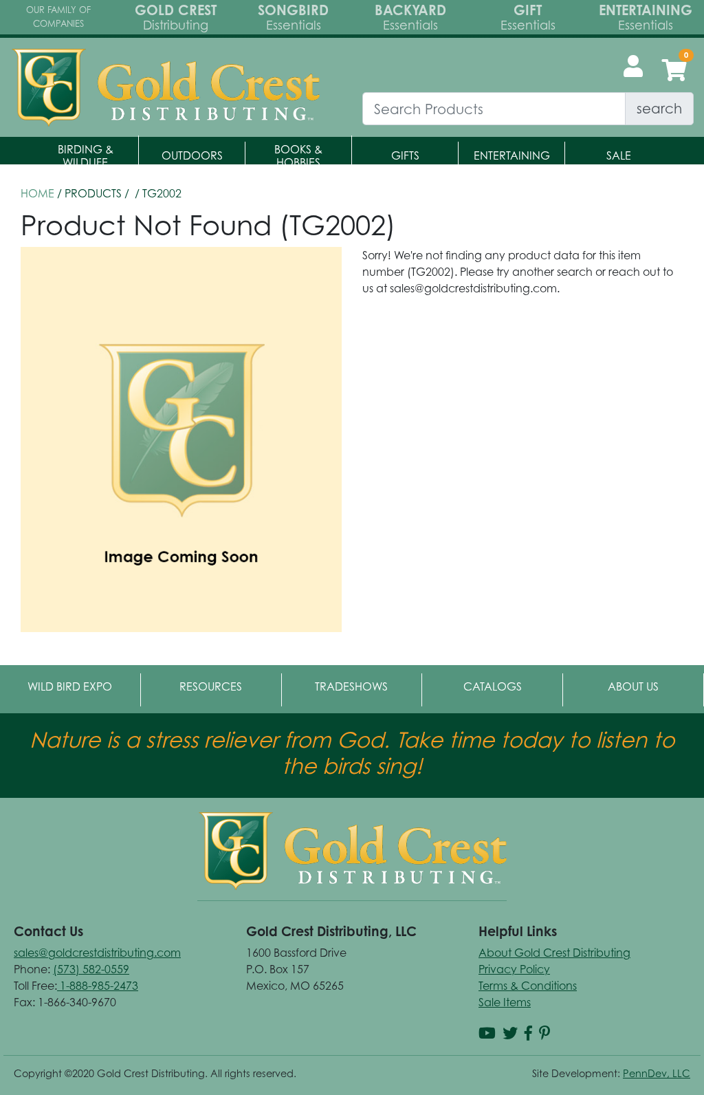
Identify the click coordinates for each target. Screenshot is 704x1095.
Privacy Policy (514, 969)
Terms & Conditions (527, 986)
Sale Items (504, 1002)
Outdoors (192, 155)
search (659, 108)
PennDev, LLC (656, 1073)
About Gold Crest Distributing (554, 953)
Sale (618, 155)
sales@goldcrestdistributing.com (97, 953)
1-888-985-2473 (97, 986)
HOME (37, 193)
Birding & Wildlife (85, 155)
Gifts (405, 155)
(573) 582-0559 (91, 969)
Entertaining (512, 155)
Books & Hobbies (298, 155)
